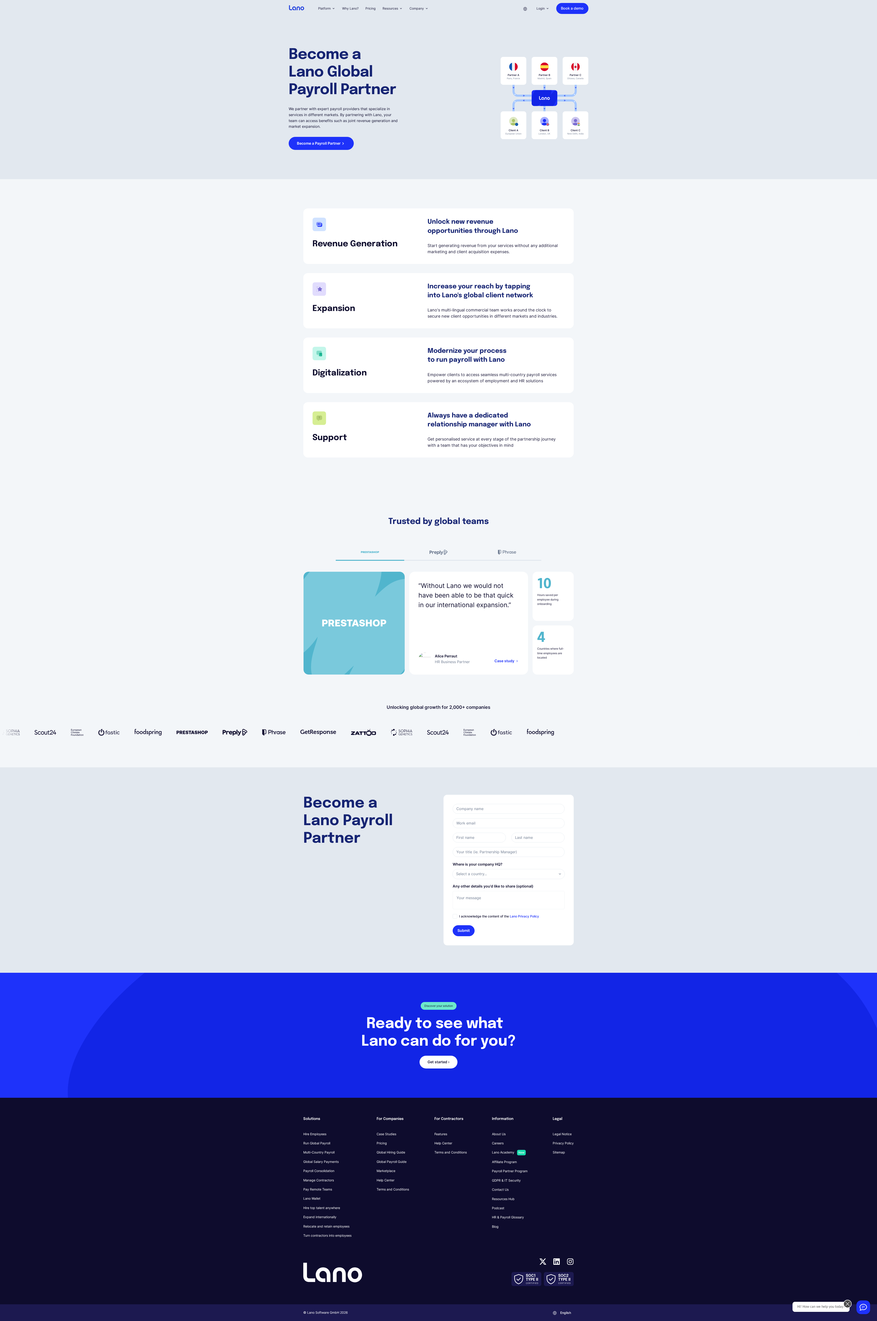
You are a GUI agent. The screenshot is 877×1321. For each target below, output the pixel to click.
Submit (463, 930)
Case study (504, 661)
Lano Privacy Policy (524, 916)
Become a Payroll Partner (319, 143)
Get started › (438, 1062)
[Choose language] (525, 8)
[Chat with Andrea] (863, 1307)
